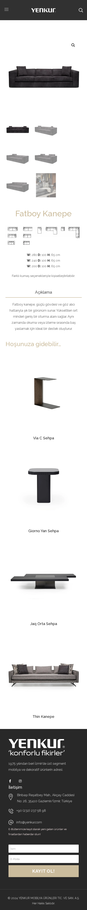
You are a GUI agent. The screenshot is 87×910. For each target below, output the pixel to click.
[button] (73, 45)
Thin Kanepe (43, 716)
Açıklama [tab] (43, 292)
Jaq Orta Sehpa (43, 624)
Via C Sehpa (43, 438)
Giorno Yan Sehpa (43, 531)
